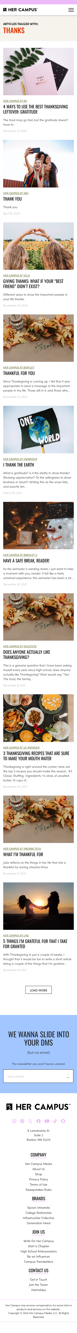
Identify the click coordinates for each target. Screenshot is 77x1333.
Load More (38, 990)
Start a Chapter (38, 1246)
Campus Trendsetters (38, 1261)
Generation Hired (38, 1223)
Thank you (12, 198)
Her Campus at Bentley (18, 367)
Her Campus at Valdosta (20, 646)
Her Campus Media (38, 1163)
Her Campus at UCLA (16, 275)
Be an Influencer (38, 1256)
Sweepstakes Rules (39, 1189)
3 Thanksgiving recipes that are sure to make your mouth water (36, 756)
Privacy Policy (38, 1179)
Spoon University (38, 1207)
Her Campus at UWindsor (20, 458)
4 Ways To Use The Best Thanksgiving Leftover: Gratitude (35, 109)
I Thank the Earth (18, 464)
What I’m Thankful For (23, 854)
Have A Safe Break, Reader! (26, 560)
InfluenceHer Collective (38, 1218)
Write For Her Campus (39, 1241)
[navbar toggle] (71, 9)
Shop (38, 1174)
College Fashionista (38, 1212)
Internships (38, 1290)
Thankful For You (19, 373)
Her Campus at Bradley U (20, 554)
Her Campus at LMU (16, 935)
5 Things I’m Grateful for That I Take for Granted (35, 943)
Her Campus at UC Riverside (21, 747)
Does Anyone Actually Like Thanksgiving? (26, 654)
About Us (39, 1169)
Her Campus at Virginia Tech (22, 848)
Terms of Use (38, 1184)
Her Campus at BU (15, 100)
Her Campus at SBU (15, 193)
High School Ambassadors (39, 1251)
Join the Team (38, 1284)
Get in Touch (38, 1279)
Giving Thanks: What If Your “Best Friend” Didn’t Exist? (33, 283)
